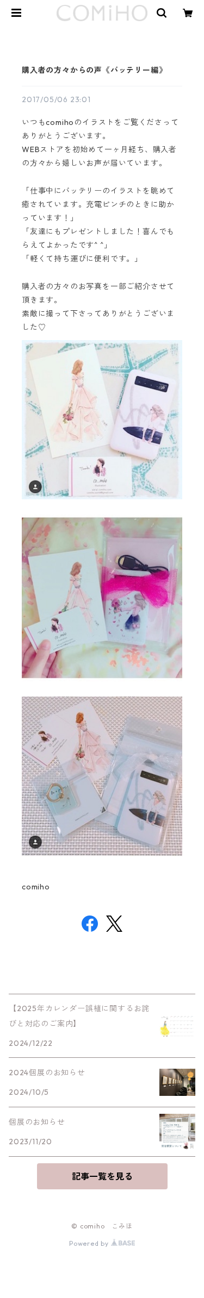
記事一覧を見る (102, 1176)
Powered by (90, 1243)
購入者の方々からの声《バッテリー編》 (94, 70)
